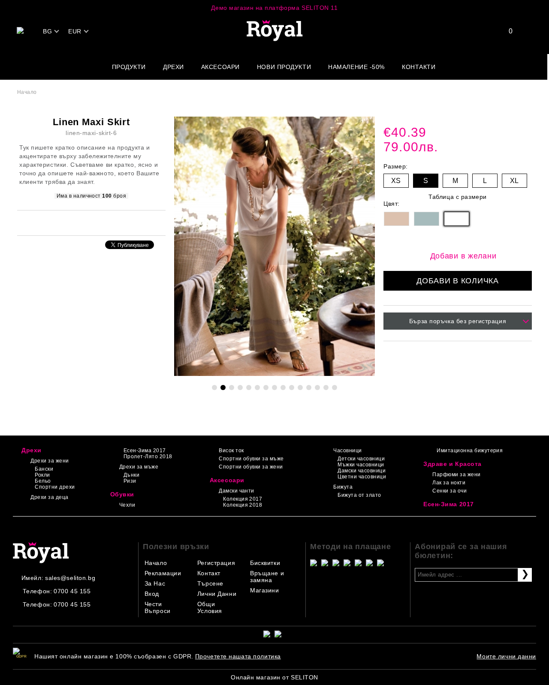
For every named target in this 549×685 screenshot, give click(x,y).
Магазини (264, 590)
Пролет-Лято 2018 (148, 457)
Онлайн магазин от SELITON (274, 677)
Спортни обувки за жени (251, 467)
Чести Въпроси (158, 607)
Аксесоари (220, 66)
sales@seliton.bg (70, 577)
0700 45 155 (72, 591)
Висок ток (231, 451)
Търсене (210, 583)
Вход (152, 593)
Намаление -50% (356, 66)
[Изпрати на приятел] (79, 222)
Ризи (130, 481)
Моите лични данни (506, 656)
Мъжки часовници (361, 465)
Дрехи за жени (49, 461)
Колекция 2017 (242, 499)
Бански (44, 469)
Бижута (343, 487)
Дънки (131, 475)
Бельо (43, 481)
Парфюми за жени (456, 475)
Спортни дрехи (55, 487)
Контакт (208, 573)
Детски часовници (361, 459)
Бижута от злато (359, 495)
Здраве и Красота (452, 463)
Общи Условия (209, 607)
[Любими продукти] (505, 31)
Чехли (127, 505)
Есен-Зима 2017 (145, 451)
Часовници (347, 451)
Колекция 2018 (242, 505)
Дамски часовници (362, 471)
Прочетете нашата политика (238, 656)
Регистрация (216, 562)
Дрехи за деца (49, 497)
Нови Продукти (284, 66)
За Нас (155, 583)
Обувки (122, 494)
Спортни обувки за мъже (251, 459)
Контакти (418, 66)
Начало (27, 92)
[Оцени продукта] (100, 222)
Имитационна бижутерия (470, 451)
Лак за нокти (448, 483)
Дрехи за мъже (138, 467)
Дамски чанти (236, 491)
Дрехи (173, 66)
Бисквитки (265, 562)
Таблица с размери (457, 196)
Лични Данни (216, 593)
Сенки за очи (449, 491)
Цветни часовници (362, 477)
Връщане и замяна (267, 576)
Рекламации (163, 573)
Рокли (42, 475)
